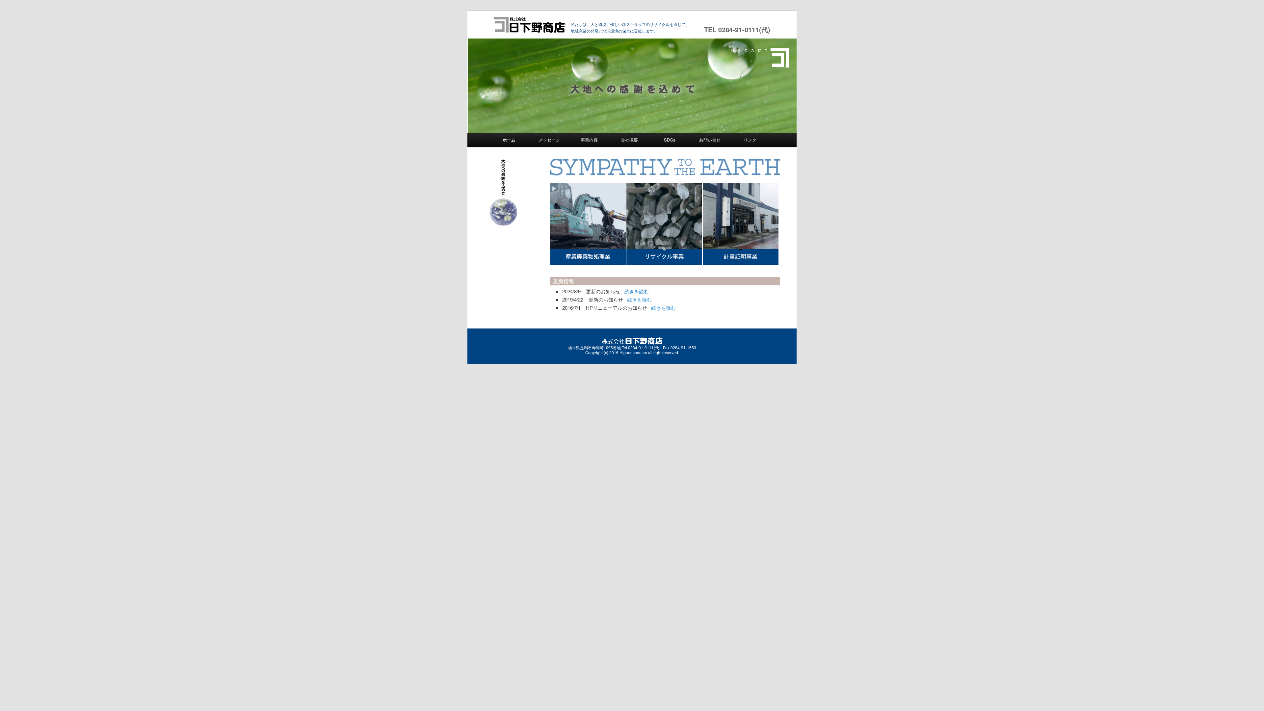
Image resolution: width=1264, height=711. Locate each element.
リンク (750, 140)
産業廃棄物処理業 (588, 224)
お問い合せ (710, 140)
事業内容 (589, 140)
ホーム (509, 140)
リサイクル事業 (664, 224)
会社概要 (629, 140)
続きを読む (636, 291)
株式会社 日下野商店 (529, 24)
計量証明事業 (740, 224)
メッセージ (549, 140)
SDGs (669, 140)
